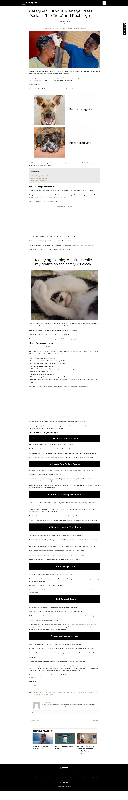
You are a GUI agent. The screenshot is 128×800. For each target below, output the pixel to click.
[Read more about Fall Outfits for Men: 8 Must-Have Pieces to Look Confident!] (87, 738)
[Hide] (126, 36)
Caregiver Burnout (39, 692)
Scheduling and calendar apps (38, 457)
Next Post (96, 720)
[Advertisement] (64, 219)
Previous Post (34, 720)
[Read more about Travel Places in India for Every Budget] (43, 738)
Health (73, 3)
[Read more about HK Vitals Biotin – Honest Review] (65, 738)
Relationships (44, 3)
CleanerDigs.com (64, 509)
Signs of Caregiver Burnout (39, 178)
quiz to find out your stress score (82, 245)
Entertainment (63, 3)
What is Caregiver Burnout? (39, 176)
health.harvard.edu (37, 686)
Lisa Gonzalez (65, 24)
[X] (124, 30)
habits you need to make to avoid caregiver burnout (60, 692)
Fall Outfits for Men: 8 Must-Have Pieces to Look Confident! (85, 749)
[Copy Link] (124, 33)
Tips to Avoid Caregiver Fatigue (40, 180)
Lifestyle (54, 3)
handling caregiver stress (84, 692)
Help (78, 3)
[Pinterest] (124, 27)
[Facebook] (124, 24)
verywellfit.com (35, 688)
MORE (83, 3)
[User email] (32, 712)
